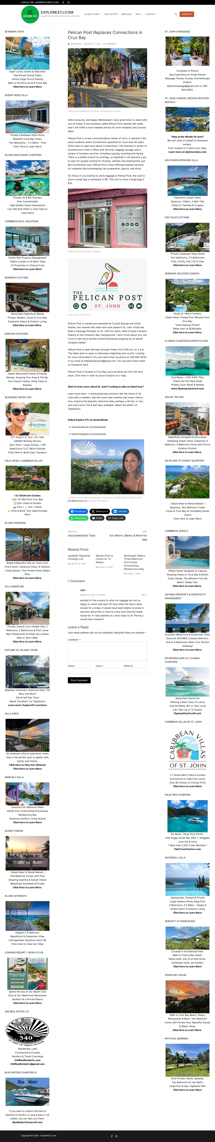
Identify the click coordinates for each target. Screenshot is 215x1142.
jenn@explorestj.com (77, 501)
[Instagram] (68, 2)
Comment (74, 640)
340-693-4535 (138, 357)
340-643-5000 (20, 209)
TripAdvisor (39, 701)
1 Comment (110, 44)
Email (100, 666)
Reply (144, 595)
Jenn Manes (76, 44)
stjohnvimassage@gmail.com (183, 85)
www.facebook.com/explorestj (89, 426)
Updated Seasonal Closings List (79, 557)
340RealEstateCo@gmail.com (27, 1063)
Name (72, 666)
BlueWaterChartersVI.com (27, 1122)
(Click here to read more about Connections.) (93, 145)
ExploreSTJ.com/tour (35, 705)
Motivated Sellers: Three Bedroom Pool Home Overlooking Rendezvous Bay (135, 562)
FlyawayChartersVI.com (187, 713)
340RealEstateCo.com (27, 1060)
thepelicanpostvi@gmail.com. (100, 360)
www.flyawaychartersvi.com (187, 388)
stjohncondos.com (196, 151)
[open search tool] (176, 14)
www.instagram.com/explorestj (89, 434)
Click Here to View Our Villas (27, 943)
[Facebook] (63, 2)
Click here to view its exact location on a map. (100, 375)
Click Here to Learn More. (187, 332)
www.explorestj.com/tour (104, 393)
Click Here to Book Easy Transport (27, 452)
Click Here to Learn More (187, 209)
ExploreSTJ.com (57, 12)
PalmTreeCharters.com (187, 849)
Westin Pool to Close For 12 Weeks (104, 559)
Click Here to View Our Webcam (27, 764)
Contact (187, 14)
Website (128, 666)
